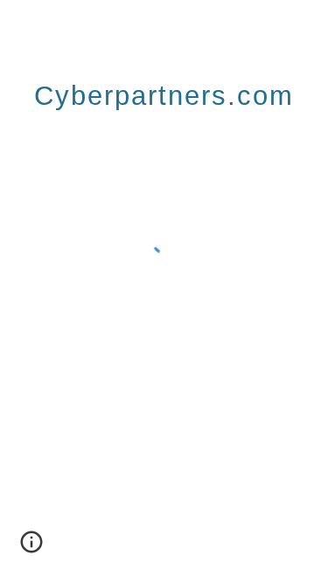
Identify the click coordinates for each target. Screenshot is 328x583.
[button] (31, 548)
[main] (164, 92)
